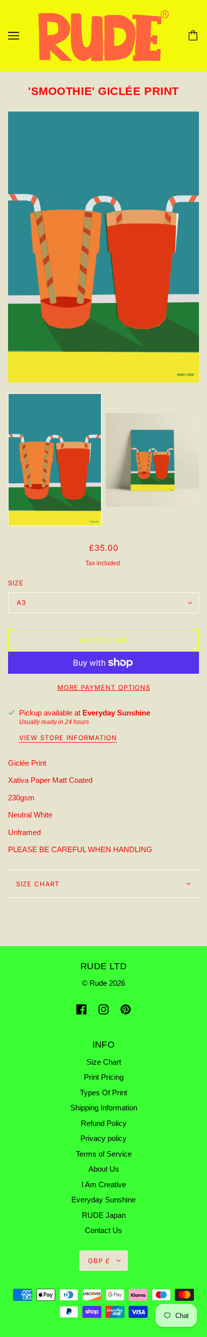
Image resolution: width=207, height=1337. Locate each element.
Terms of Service (104, 1154)
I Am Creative (103, 1184)
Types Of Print (103, 1092)
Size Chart (37, 884)
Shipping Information (103, 1107)
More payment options (103, 687)
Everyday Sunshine (116, 712)
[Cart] (194, 35)
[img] (81, 1009)
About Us (103, 1169)
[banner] (103, 35)
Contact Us (103, 1230)
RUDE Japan (104, 1215)
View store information (68, 738)
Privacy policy (103, 1138)
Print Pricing (104, 1077)
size (16, 583)
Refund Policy (104, 1123)
